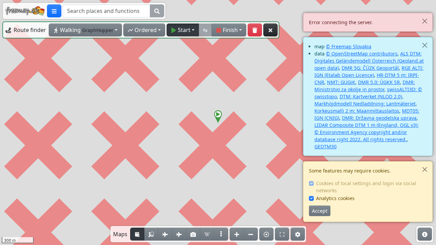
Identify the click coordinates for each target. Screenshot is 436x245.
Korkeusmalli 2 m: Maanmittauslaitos (356, 111)
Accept (319, 211)
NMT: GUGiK (341, 82)
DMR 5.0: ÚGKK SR (379, 82)
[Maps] (221, 234)
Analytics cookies (335, 198)
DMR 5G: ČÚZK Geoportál (370, 68)
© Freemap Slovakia (348, 46)
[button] (218, 117)
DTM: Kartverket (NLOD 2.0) (371, 96)
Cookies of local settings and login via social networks (366, 187)
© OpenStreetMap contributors (362, 53)
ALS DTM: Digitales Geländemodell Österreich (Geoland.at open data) (369, 60)
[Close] (424, 20)
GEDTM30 (325, 146)
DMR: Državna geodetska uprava (379, 118)
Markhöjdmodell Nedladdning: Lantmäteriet (365, 103)
